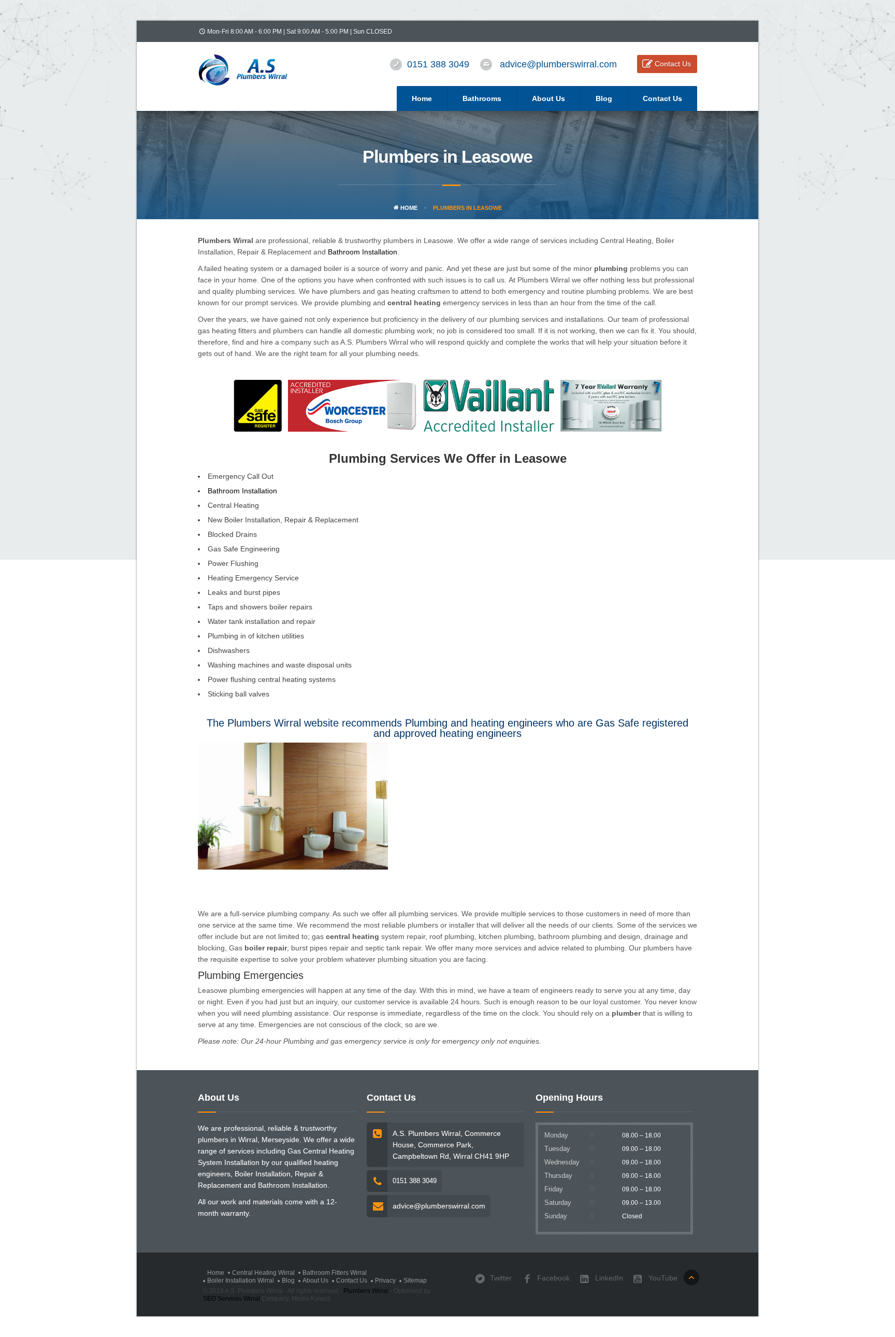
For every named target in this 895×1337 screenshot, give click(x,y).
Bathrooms (482, 98)
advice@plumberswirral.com (558, 64)
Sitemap (415, 1280)
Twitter (500, 1278)
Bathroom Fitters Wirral (334, 1272)
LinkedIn (608, 1278)
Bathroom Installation (362, 252)
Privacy (385, 1280)
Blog (604, 98)
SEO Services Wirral (231, 1298)
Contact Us (673, 64)
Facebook (552, 1278)
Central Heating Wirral (263, 1272)
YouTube (661, 1278)
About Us (548, 98)
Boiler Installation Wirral (240, 1280)
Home (422, 98)
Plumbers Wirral (365, 1291)
